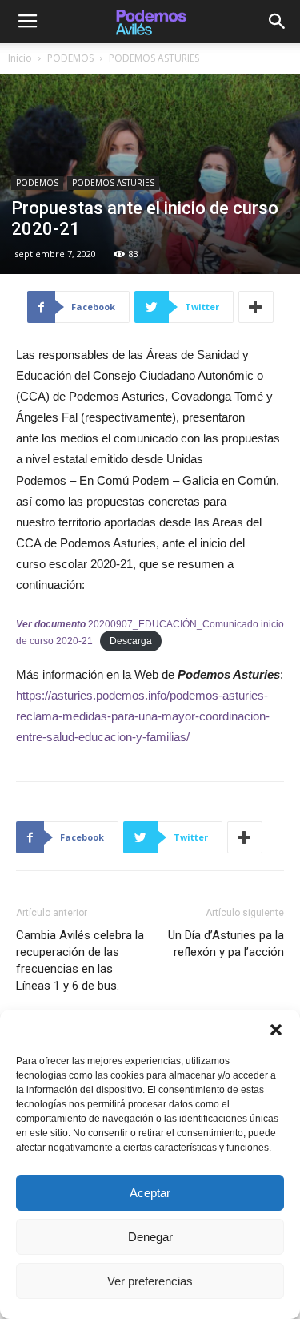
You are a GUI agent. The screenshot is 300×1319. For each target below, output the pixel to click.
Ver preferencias (150, 1281)
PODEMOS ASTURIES (154, 58)
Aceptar (150, 1193)
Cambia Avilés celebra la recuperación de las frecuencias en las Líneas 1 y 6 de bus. (80, 960)
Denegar (150, 1237)
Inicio (20, 58)
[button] (276, 1030)
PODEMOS (70, 58)
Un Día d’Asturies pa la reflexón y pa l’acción (226, 943)
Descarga (131, 641)
